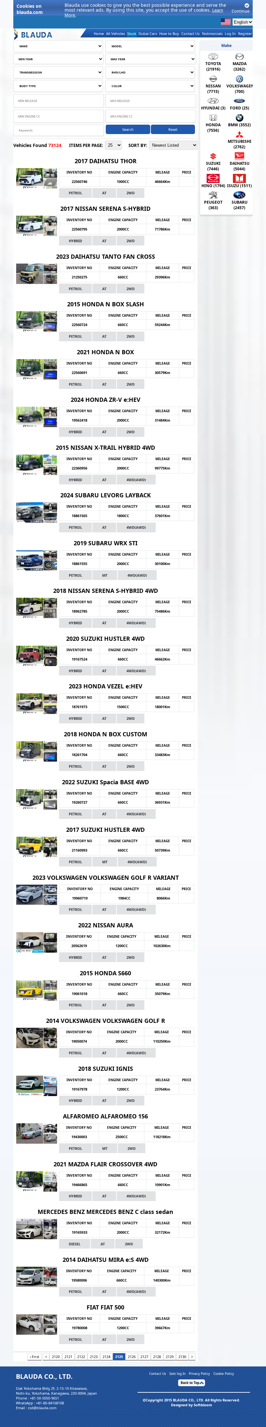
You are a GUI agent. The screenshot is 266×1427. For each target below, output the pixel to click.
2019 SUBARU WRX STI (106, 543)
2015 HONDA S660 (105, 973)
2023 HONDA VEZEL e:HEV (105, 686)
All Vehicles (115, 33)
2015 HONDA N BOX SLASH (105, 304)
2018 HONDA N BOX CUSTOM (105, 734)
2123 (94, 1356)
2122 (81, 1356)
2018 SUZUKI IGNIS (105, 1068)
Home (99, 33)
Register (245, 33)
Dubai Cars (148, 33)
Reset (172, 129)
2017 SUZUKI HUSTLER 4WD (105, 829)
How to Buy (169, 33)
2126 (132, 1356)
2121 (68, 1356)
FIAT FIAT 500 (105, 1307)
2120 (56, 1356)
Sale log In (177, 1373)
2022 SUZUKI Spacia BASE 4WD (105, 782)
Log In (230, 33)
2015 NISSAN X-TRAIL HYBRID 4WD (105, 447)
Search (128, 129)
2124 (106, 1356)
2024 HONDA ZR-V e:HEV (105, 399)
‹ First (34, 1356)
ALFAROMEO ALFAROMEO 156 (105, 1116)
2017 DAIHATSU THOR (106, 161)
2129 (170, 1356)
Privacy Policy (199, 1373)
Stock (131, 33)
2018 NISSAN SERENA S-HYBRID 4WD (105, 591)
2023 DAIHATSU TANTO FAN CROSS (105, 256)
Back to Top (190, 1382)
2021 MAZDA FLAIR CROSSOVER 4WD (105, 1164)
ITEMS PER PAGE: (86, 145)
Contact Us (190, 33)
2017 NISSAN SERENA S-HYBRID (105, 208)
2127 (144, 1356)
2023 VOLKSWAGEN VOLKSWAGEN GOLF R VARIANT (105, 877)
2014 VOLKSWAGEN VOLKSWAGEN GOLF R (105, 1021)
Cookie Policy (223, 1373)
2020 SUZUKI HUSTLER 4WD (105, 638)
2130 (182, 1356)
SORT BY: (137, 145)
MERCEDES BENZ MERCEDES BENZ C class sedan (105, 1212)
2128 (157, 1356)
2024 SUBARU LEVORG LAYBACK (105, 495)
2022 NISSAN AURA (105, 925)
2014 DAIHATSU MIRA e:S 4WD (106, 1259)
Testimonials (212, 33)
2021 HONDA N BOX (105, 352)
